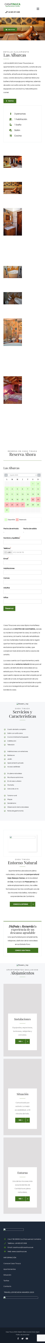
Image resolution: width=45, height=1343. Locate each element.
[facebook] (18, 1339)
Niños (5, 597)
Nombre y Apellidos (11, 538)
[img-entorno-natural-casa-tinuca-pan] (22, 837)
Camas (6, 578)
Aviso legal (35, 1332)
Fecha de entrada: (11, 529)
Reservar (9, 608)
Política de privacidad (22, 1334)
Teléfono (7, 548)
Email (6, 558)
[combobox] (8, 552)
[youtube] (27, 1339)
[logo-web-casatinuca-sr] (12, 3)
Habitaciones (9, 568)
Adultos (6, 588)
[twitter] (22, 1339)
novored (28, 1332)
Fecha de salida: (30, 529)
